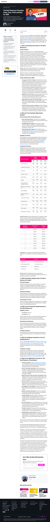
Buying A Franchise (14, 505)
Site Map (24, 516)
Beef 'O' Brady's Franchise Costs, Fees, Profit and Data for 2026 (23, 495)
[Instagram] (38, 516)
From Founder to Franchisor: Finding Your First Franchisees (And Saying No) (34, 495)
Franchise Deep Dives (11, 6)
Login (32, 1)
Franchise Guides (23, 504)
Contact (30, 1)
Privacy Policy (20, 516)
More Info (45, 31)
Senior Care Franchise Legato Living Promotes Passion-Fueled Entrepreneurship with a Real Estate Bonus (43, 495)
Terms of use (28, 516)
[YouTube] (42, 516)
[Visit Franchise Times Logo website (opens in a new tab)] (6, 510)
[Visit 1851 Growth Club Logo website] (4, 511)
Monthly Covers (14, 508)
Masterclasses (23, 505)
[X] (45, 516)
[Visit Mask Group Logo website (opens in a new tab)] (8, 510)
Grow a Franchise (44, 1)
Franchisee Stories (14, 504)
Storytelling (41, 505)
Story (15, 6)
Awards (13, 509)
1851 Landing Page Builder (43, 504)
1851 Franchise (5, 6)
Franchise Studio (32, 504)
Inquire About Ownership (10, 71)
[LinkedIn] (44, 516)
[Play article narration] (21, 33)
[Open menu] (48, 1)
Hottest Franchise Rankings (6, 505)
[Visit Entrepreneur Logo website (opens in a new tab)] (3, 510)
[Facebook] (40, 516)
